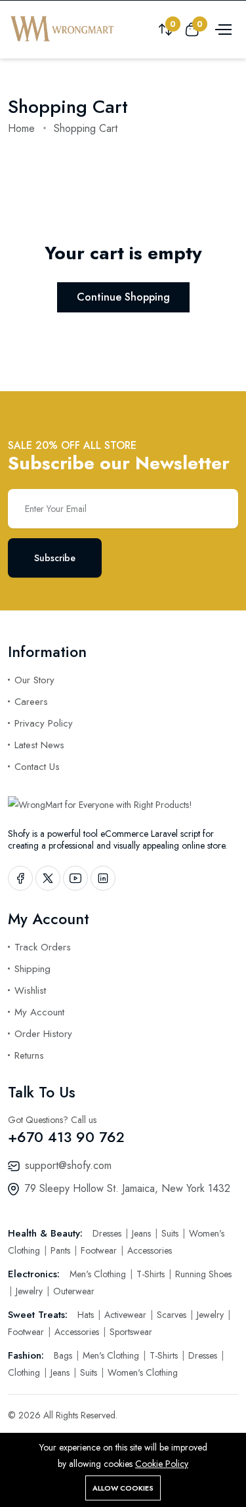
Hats (86, 1314)
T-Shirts (151, 1274)
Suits (171, 1233)
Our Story (34, 680)
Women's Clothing (143, 1372)
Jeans (143, 1233)
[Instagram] (103, 878)
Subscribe (54, 557)
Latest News (39, 745)
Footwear (100, 1250)
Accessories (149, 1250)
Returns (29, 1055)
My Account (39, 1012)
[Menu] (222, 28)
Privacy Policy (43, 723)
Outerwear (73, 1291)
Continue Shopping (123, 297)
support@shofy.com (68, 1165)
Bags (64, 1355)
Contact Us (37, 766)
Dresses (108, 1233)
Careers (31, 701)
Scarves (173, 1314)
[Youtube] (75, 878)
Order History (43, 1034)
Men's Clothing (99, 1274)
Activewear (126, 1314)
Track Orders (42, 947)
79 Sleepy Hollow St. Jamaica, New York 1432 (127, 1188)
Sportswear (131, 1331)
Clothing (25, 1372)
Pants (62, 1250)
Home (21, 128)
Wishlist (30, 990)
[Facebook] (20, 878)
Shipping (32, 969)
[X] (47, 878)
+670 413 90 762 (66, 1136)
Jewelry (30, 1291)
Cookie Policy (161, 1463)
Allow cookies (123, 1488)
